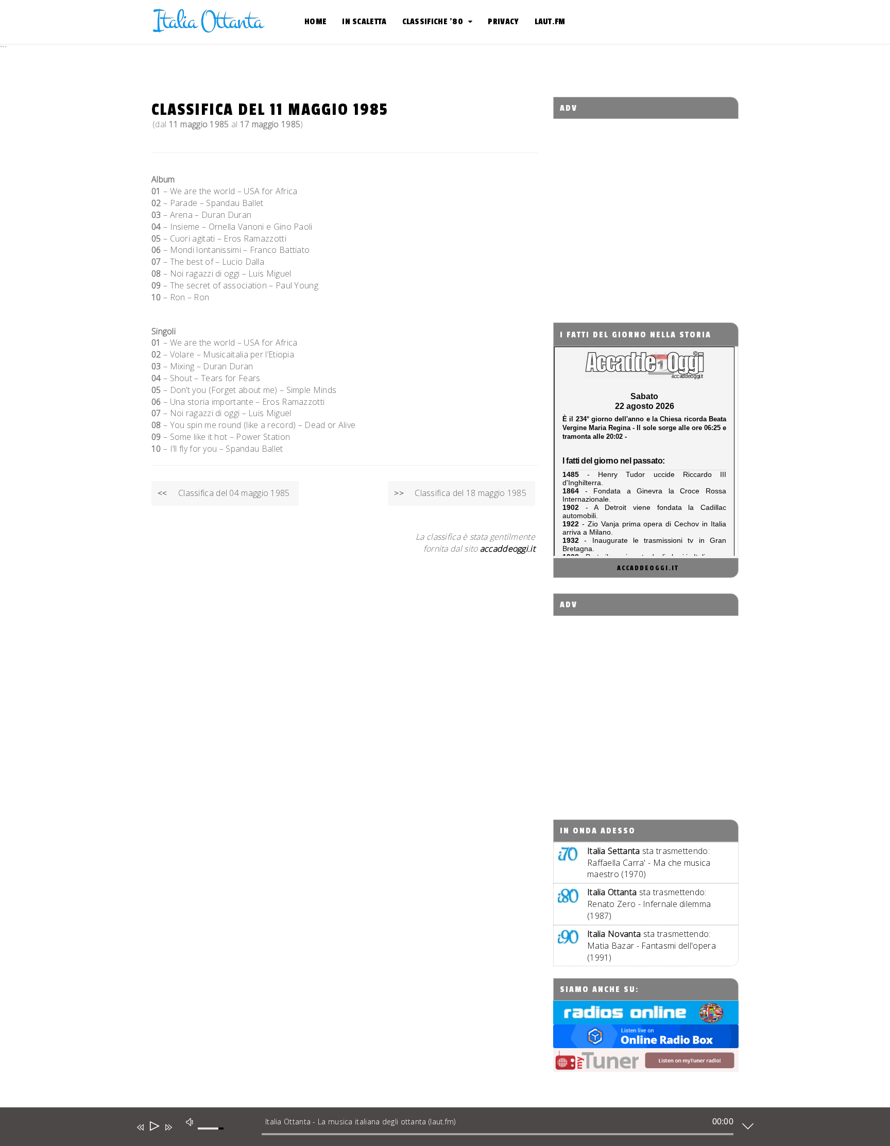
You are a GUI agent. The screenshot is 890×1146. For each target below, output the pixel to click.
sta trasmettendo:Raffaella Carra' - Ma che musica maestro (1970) (649, 862)
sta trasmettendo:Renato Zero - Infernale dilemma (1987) (649, 903)
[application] (437, 1129)
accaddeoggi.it (648, 568)
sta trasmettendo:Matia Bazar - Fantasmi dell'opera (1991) (651, 945)
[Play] (153, 1127)
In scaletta (364, 21)
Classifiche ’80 (433, 21)
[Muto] (189, 1122)
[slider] (212, 1134)
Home (315, 21)
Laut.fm (550, 21)
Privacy (503, 21)
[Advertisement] (646, 211)
